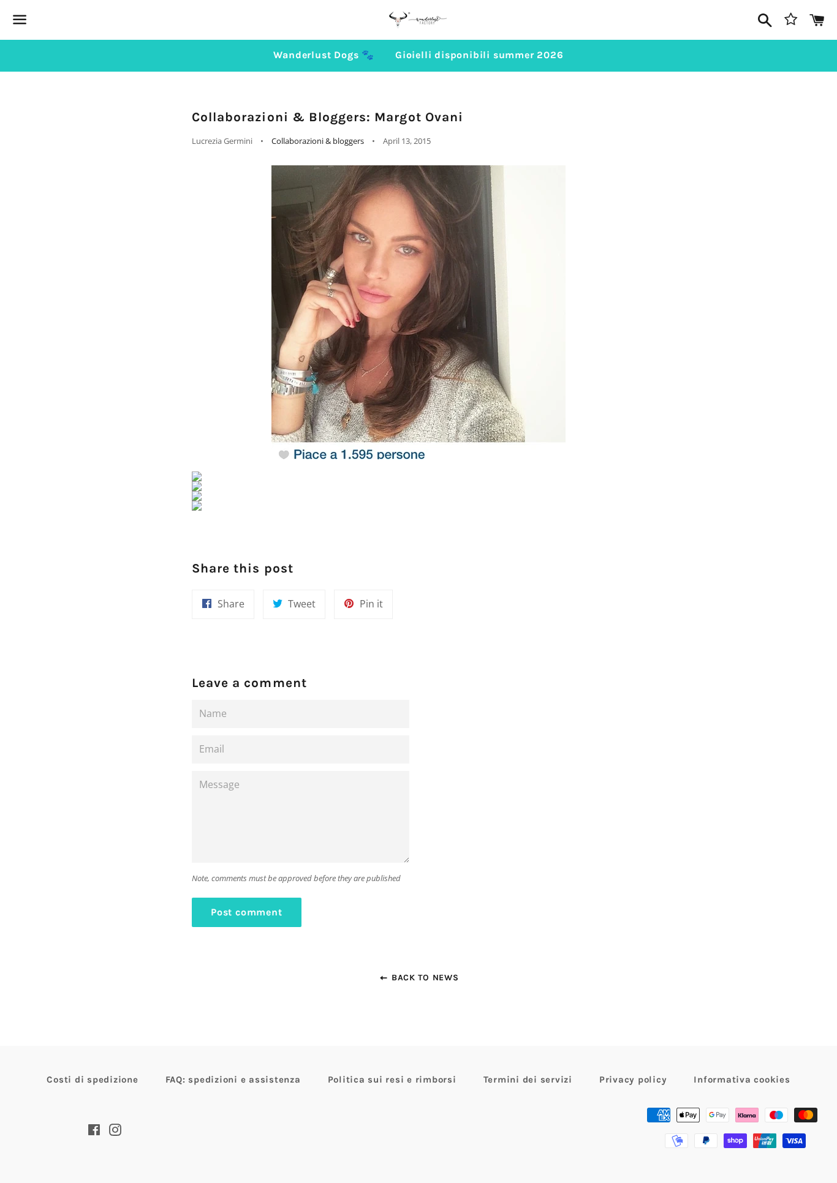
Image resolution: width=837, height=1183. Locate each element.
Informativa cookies (742, 1079)
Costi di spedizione (92, 1079)
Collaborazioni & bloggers (317, 140)
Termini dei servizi (527, 1079)
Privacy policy (633, 1079)
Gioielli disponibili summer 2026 (479, 55)
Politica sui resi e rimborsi (392, 1079)
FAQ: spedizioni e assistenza (233, 1079)
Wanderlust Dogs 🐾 (323, 55)
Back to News (423, 977)
